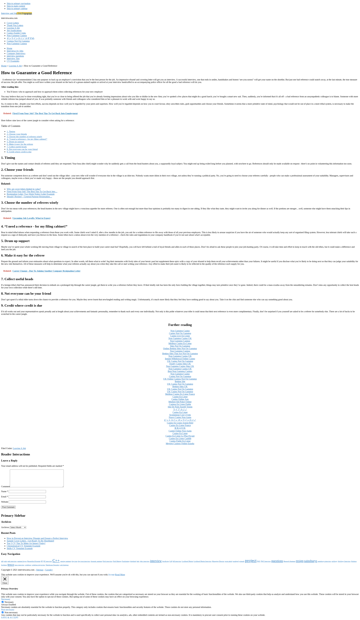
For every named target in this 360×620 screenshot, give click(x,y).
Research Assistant (289, 561)
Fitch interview (107, 561)
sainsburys (310, 561)
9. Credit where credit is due (19, 151)
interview (156, 561)
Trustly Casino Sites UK (180, 364)
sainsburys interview (324, 561)
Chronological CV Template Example (23, 546)
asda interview (12, 561)
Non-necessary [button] (7, 609)
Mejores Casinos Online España (180, 443)
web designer (64, 565)
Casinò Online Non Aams (180, 431)
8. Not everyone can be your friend (22, 149)
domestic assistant (96, 561)
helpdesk (133, 561)
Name (4, 491)
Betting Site (180, 381)
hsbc (138, 561)
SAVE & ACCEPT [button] (9, 617)
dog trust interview (84, 561)
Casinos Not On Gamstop (18, 41)
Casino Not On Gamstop (180, 333)
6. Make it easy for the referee (20, 144)
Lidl (170, 561)
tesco (11, 564)
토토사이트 (180, 428)
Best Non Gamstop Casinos (180, 371)
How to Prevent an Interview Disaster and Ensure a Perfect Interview (37, 538)
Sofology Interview (344, 561)
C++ (56, 560)
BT (42, 561)
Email (4, 496)
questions (277, 561)
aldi (2, 561)
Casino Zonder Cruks (16, 33)
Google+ (49, 570)
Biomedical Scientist (33, 561)
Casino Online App (180, 399)
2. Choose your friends (17, 134)
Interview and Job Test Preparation (16, 13)
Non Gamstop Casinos (17, 35)
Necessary (9, 602)
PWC (258, 561)
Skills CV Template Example (20, 548)
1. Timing (11, 131)
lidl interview (177, 561)
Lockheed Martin (187, 561)
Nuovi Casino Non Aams (180, 417)
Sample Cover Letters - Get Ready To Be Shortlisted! (30, 541)
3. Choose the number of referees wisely (24, 136)
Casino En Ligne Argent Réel (180, 423)
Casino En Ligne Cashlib (180, 438)
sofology (334, 561)
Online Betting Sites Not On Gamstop (180, 348)
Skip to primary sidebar (17, 8)
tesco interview (19, 565)
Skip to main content (16, 6)
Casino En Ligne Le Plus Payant (180, 436)
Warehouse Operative (52, 565)
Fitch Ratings (117, 561)
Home (4, 66)
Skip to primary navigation (18, 3)
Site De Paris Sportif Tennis (180, 407)
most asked (228, 561)
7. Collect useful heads (17, 146)
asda (5, 561)
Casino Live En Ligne (180, 336)
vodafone (28, 565)
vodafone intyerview (38, 565)
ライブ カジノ (180, 409)
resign (299, 561)
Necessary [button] (5, 599)
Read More (120, 574)
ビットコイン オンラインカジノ (180, 420)
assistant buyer (22, 561)
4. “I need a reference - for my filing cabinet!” (27, 139)
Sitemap (39, 570)
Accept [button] (111, 574)
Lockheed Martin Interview (203, 561)
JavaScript (165, 561)
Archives (5, 527)
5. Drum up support (15, 141)
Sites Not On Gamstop (180, 346)
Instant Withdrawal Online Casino (180, 358)
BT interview (47, 561)
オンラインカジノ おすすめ (20, 38)
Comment (5, 486)
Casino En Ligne (180, 396)
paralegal (236, 561)
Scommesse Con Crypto (180, 415)
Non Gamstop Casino (180, 331)
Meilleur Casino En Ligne (180, 343)
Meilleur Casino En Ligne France (180, 394)
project (250, 560)
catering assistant (65, 561)
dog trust (74, 561)
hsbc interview (144, 561)
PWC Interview (266, 561)
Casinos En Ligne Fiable (180, 404)
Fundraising (126, 561)
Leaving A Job (15, 66)
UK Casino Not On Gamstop (180, 361)
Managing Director (218, 561)
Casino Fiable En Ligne (180, 441)
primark (241, 561)
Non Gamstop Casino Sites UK (180, 366)
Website (4, 502)
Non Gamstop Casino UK (180, 338)
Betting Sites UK (180, 386)
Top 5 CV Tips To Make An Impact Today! (26, 543)
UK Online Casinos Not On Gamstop (180, 379)
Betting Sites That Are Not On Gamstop (180, 353)
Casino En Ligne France (180, 425)
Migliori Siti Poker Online (180, 402)
